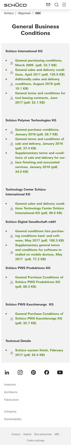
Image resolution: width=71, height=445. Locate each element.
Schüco (9, 13)
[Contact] (48, 4)
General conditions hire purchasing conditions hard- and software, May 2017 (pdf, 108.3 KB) (39, 235)
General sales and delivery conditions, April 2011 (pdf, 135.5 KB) (40, 72)
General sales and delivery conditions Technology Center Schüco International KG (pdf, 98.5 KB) (40, 208)
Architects (10, 392)
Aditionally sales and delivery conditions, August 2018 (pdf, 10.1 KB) (38, 83)
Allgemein (24, 13)
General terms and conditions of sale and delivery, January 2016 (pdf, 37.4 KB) (39, 143)
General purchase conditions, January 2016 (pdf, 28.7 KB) (37, 132)
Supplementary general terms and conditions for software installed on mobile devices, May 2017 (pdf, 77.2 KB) (38, 252)
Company (10, 411)
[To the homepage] (15, 5)
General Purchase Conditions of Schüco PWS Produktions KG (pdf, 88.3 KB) (39, 282)
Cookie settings (35, 440)
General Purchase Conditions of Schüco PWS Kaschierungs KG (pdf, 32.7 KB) (39, 318)
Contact (16, 434)
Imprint (27, 434)
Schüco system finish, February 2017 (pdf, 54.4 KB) (39, 352)
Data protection (43, 434)
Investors (10, 384)
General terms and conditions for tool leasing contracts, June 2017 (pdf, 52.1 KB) (40, 97)
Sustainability (12, 419)
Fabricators (11, 399)
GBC (56, 434)
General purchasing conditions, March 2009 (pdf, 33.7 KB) (38, 62)
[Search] (56, 4)
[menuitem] (7, 372)
